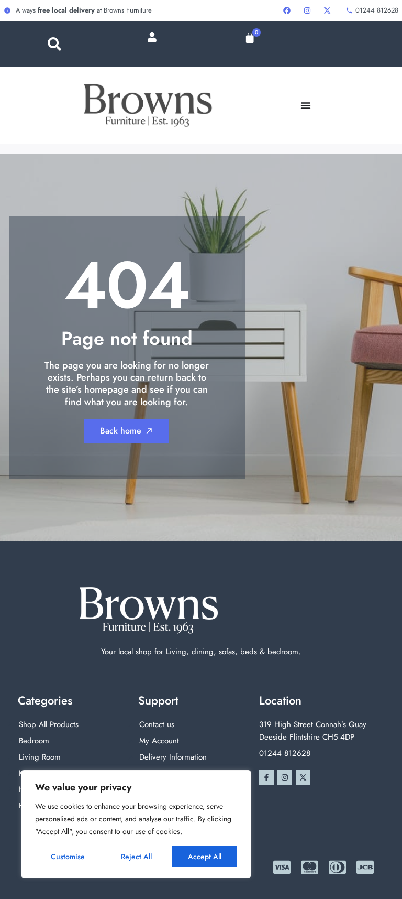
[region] (136, 824)
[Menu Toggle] (305, 105)
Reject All (136, 856)
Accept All (204, 856)
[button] (54, 44)
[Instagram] (284, 777)
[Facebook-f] (266, 777)
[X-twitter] (303, 777)
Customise (68, 856)
